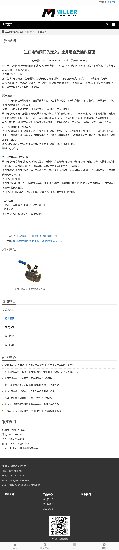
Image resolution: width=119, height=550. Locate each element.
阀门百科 (9, 345)
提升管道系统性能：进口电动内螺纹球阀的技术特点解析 (31, 385)
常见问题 (9, 309)
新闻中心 (31, 31)
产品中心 (48, 494)
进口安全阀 (48, 508)
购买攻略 (9, 327)
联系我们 (86, 494)
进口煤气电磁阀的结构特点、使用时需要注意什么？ (38, 240)
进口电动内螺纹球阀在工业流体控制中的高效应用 (28, 378)
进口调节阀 (48, 499)
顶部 (104, 548)
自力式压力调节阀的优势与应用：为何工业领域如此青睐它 (32, 411)
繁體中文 (111, 2)
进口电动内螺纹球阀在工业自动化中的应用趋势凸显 (29, 391)
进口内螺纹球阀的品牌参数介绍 (30, 289)
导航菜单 (7, 24)
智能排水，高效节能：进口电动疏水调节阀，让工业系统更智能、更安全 (39, 365)
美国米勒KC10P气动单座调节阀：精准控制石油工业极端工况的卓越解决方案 (41, 371)
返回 (74, 548)
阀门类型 (9, 336)
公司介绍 (10, 494)
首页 (22, 31)
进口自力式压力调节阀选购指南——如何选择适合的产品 (31, 404)
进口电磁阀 (48, 504)
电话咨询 (44, 548)
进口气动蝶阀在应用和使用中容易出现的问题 (35, 236)
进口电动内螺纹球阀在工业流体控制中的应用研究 (28, 398)
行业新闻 (42, 31)
